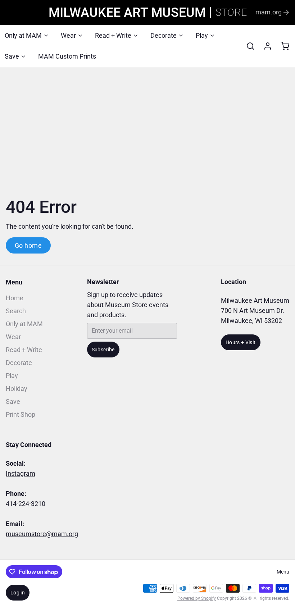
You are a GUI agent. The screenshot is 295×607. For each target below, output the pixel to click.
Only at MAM (23, 35)
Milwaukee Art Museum (127, 12)
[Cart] (282, 46)
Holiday (16, 388)
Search (16, 311)
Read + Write (113, 35)
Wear (68, 35)
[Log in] (265, 46)
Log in (17, 592)
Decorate (163, 35)
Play (202, 35)
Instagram (20, 473)
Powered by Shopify (196, 598)
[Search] (247, 46)
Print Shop (20, 414)
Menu (14, 282)
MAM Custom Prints (67, 56)
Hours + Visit (241, 342)
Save (12, 56)
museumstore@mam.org (42, 534)
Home (14, 298)
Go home (28, 245)
